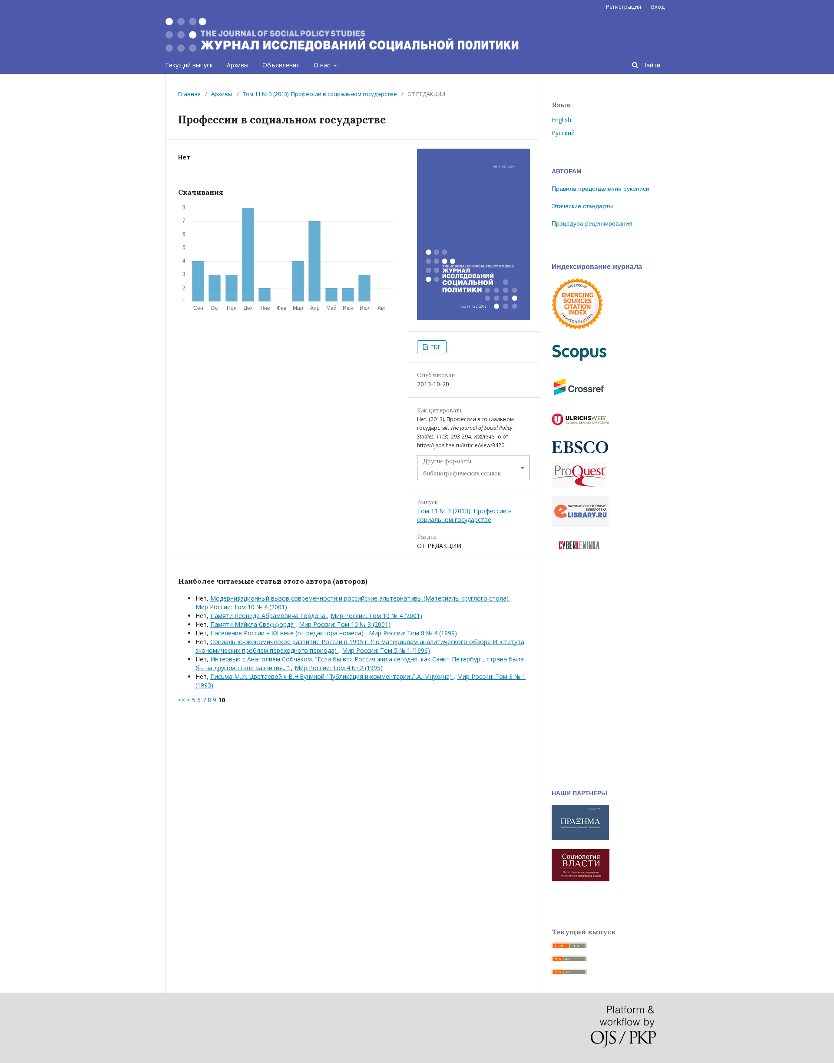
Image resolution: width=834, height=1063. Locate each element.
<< (181, 700)
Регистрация (623, 6)
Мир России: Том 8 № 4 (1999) (413, 633)
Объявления (281, 65)
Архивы (237, 65)
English (561, 120)
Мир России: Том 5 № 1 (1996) (386, 650)
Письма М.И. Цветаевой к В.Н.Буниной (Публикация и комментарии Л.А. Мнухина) (331, 676)
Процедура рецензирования (592, 223)
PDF (434, 347)
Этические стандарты (582, 206)
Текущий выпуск (189, 65)
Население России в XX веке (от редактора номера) (287, 633)
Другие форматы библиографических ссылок (462, 467)
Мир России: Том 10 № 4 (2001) (241, 607)
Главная (189, 94)
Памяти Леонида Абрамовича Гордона (268, 615)
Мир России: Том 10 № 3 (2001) (345, 624)
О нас (323, 65)
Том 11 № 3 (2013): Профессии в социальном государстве (320, 94)
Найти (650, 65)
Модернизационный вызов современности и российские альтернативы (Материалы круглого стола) (360, 598)
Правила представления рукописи (600, 188)
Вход (658, 6)
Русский (563, 133)
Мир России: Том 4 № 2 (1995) (339, 668)
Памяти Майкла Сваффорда (252, 624)
